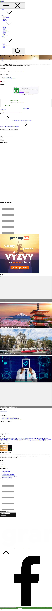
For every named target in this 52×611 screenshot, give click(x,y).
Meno (1, 136)
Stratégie (4, 34)
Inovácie (4, 29)
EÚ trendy (4, 27)
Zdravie (46, 440)
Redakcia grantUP (3, 109)
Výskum (37, 440)
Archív (3, 110)
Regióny (44, 439)
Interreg (47, 438)
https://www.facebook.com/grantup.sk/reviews (10, 78)
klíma (8, 439)
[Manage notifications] (1, 609)
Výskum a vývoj (42, 440)
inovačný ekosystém (40, 438)
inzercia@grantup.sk (2, 466)
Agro (0, 438)
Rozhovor (4, 33)
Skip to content (2, 0)
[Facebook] (5, 105)
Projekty (4, 47)
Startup (8, 440)
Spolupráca (5, 440)
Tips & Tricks (19, 440)
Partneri (4, 46)
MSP (21, 439)
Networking (24, 439)
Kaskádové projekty (3, 439)
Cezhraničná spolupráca (5, 438)
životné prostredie (4, 442)
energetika (27, 438)
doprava (21, 438)
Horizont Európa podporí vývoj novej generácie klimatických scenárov (10, 418)
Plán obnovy (36, 439)
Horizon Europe (35, 438)
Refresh (3, 9)
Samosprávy (4, 16)
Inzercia (4, 44)
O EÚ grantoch (5, 30)
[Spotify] (7, 105)
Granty (3, 15)
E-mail (1, 137)
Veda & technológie (5, 35)
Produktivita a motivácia (6, 31)
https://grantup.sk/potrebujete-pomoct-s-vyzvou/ (22, 71)
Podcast (3, 36)
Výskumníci (4, 19)
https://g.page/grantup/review (7, 77)
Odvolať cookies (20, 608)
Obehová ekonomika (28, 439)
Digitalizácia (4, 28)
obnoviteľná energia (32, 439)
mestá (17, 439)
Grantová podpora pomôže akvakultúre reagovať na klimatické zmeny (10, 417)
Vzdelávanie (30, 440)
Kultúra (10, 439)
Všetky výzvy (5, 20)
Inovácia (44, 438)
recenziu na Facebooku (21, 102)
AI (1, 438)
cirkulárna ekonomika (11, 438)
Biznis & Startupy (5, 26)
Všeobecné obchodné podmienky (6, 471)
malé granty (14, 439)
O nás (4, 43)
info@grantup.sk (2, 462)
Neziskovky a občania (6, 17)
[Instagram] (9, 105)
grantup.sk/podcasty (30, 94)
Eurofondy (30, 438)
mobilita (19, 439)
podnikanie (40, 439)
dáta (23, 438)
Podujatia (4, 32)
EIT (24, 438)
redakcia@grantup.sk (2, 464)
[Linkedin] (6, 105)
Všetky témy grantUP (3, 434)
